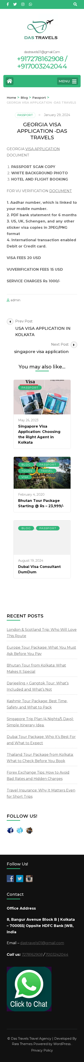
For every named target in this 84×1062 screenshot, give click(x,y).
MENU (64, 81)
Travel (47, 470)
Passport (25, 115)
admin (15, 300)
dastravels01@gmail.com (42, 943)
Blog (26, 464)
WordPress (62, 1044)
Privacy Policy (42, 1050)
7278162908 (32, 954)
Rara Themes (22, 1044)
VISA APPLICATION (42, 149)
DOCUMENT (60, 191)
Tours (27, 470)
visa (25, 477)
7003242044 (56, 954)
